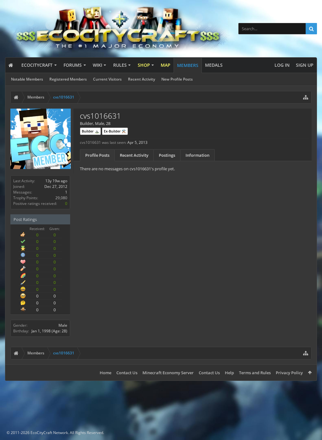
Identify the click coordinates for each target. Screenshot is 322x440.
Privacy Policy (289, 372)
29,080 (61, 197)
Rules (120, 65)
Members (187, 65)
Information (197, 155)
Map (165, 65)
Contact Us (126, 372)
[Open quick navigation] (305, 97)
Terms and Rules (255, 372)
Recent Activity (141, 79)
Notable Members (27, 79)
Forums (73, 65)
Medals (214, 65)
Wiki (97, 65)
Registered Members (68, 79)
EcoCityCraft (37, 65)
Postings (167, 155)
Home (105, 372)
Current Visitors (107, 79)
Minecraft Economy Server (168, 372)
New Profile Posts (177, 79)
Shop (144, 65)
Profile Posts (97, 155)
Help (229, 372)
